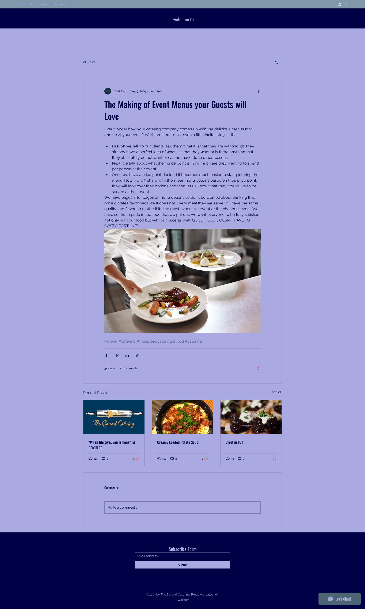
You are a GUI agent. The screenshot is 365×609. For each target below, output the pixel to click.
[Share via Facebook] (106, 355)
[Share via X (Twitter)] (117, 355)
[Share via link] (137, 355)
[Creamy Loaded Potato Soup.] (182, 417)
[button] (276, 62)
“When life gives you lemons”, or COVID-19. (112, 444)
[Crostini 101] (251, 417)
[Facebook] (346, 4)
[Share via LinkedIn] (127, 355)
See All (277, 392)
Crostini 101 (234, 442)
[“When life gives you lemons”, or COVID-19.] (113, 417)
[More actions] (258, 91)
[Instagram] (340, 4)
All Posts (89, 62)
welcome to (183, 19)
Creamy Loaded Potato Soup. (178, 442)
